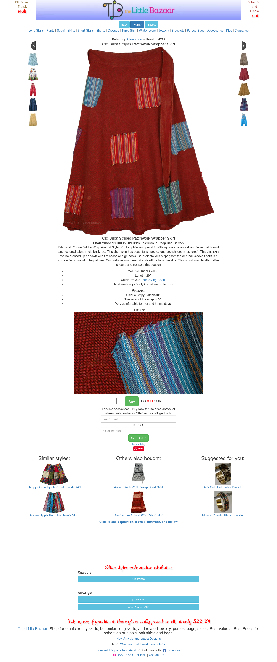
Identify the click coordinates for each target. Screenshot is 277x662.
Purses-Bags (196, 30)
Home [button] (137, 24)
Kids (229, 30)
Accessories (215, 30)
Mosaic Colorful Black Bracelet (223, 515)
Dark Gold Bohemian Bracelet (223, 487)
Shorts (100, 30)
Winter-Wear (147, 30)
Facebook (173, 650)
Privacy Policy (138, 444)
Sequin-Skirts (66, 30)
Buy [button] (131, 401)
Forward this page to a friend (116, 650)
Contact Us (156, 654)
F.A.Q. (129, 654)
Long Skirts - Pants (41, 30)
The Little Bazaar (32, 628)
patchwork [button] (138, 599)
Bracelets (178, 30)
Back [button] (124, 24)
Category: (85, 572)
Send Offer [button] (138, 438)
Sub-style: (85, 593)
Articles (141, 654)
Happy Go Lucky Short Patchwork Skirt (54, 487)
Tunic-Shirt (129, 30)
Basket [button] (152, 24)
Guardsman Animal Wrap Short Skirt (138, 515)
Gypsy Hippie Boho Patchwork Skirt (54, 515)
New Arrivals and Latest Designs (138, 638)
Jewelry (164, 30)
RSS (120, 654)
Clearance (242, 30)
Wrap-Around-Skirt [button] (139, 607)
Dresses (113, 30)
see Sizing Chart (154, 279)
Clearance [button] (138, 579)
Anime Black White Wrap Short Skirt (138, 487)
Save (140, 448)
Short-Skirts (86, 30)
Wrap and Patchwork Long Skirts (142, 644)
